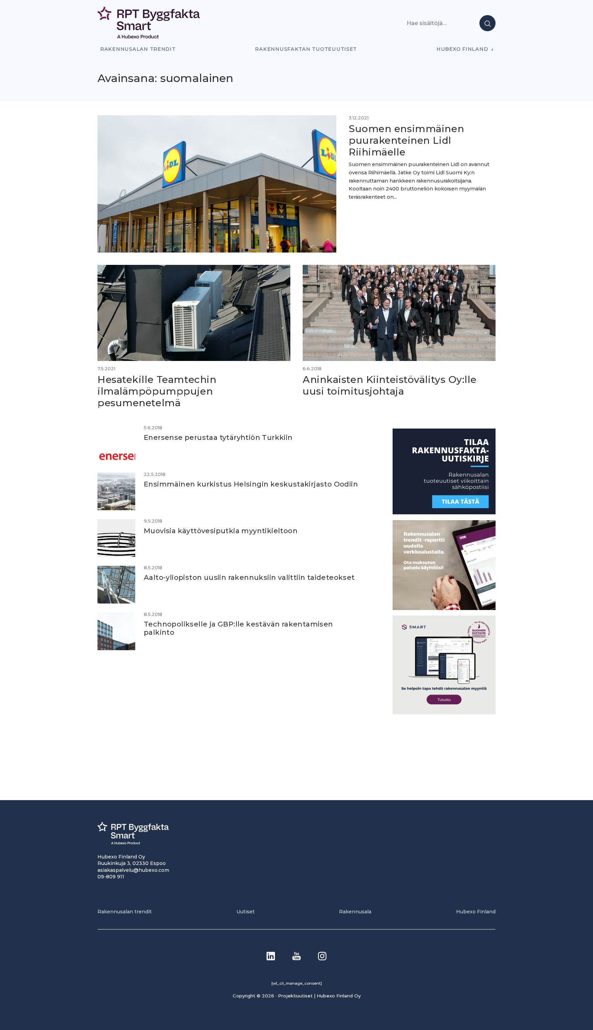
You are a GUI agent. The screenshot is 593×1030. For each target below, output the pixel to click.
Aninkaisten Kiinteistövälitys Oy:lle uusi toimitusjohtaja (389, 385)
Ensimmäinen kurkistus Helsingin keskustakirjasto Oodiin (251, 484)
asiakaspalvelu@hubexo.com (133, 870)
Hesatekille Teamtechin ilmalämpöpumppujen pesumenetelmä (156, 391)
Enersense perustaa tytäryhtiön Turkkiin (218, 437)
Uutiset (245, 912)
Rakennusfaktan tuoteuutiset (306, 49)
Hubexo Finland (462, 49)
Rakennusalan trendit (138, 49)
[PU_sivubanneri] (444, 608)
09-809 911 (110, 877)
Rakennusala (355, 912)
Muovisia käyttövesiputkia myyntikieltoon (221, 531)
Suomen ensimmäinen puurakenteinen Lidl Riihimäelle (406, 140)
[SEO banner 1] (444, 712)
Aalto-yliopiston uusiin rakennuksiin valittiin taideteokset (249, 577)
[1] (444, 512)
